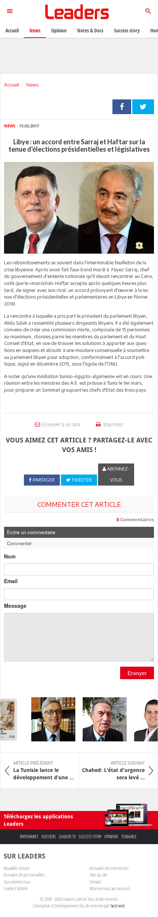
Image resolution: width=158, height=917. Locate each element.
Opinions (111, 836)
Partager (121, 106)
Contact (95, 881)
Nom (9, 556)
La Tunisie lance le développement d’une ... (43, 770)
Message (15, 605)
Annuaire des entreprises (109, 868)
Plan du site (98, 874)
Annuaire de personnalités (24, 874)
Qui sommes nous (17, 881)
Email (11, 581)
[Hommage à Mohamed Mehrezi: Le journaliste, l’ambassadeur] (102, 719)
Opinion (59, 30)
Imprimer (113, 424)
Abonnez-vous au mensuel (110, 888)
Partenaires (29, 836)
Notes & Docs (90, 30)
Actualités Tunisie (16, 868)
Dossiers (49, 836)
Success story (90, 836)
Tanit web (117, 905)
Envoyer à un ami (61, 424)
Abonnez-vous (117, 474)
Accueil (11, 85)
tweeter (143, 106)
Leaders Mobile (16, 888)
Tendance (129, 836)
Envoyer (137, 673)
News (32, 85)
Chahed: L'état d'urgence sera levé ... (113, 770)
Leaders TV (67, 836)
